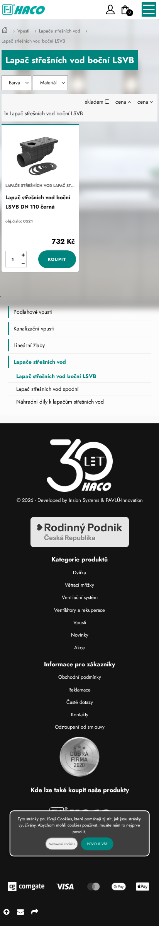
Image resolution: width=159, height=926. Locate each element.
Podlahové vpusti (33, 312)
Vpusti (23, 30)
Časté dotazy (79, 702)
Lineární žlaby (29, 345)
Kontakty (79, 714)
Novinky (79, 634)
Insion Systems (84, 500)
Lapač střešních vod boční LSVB (33, 41)
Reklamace (79, 689)
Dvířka (79, 572)
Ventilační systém (80, 597)
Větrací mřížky (79, 585)
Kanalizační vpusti (34, 328)
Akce (79, 647)
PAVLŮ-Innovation (124, 500)
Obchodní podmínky (79, 677)
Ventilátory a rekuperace (79, 610)
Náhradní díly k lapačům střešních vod (60, 402)
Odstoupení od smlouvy (80, 727)
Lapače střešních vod (59, 30)
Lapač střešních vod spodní (47, 389)
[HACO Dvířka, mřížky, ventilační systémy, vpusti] (5, 31)
